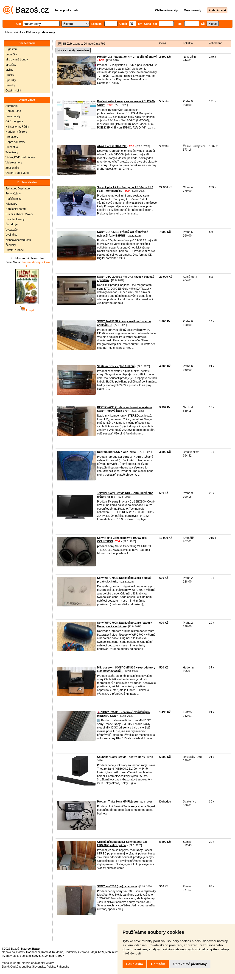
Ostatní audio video (18, 172)
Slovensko (38, 966)
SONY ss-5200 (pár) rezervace (117, 886)
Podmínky (71, 952)
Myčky (9, 69)
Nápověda (8, 952)
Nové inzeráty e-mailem (73, 50)
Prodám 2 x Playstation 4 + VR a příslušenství (127, 56)
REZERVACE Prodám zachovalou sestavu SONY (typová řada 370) (124, 409)
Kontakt (46, 952)
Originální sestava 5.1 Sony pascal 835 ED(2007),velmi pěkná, (122, 843)
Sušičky (10, 85)
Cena (162, 43)
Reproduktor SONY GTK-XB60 (117, 452)
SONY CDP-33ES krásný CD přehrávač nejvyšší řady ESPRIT (122, 233)
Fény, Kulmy (13, 193)
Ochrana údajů (87, 952)
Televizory (12, 152)
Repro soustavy (15, 142)
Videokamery (14, 162)
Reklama (57, 952)
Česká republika (20, 966)
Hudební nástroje (16, 131)
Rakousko (62, 966)
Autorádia (12, 106)
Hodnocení (33, 952)
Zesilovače (12, 167)
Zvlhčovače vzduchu (18, 240)
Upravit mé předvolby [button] (190, 964)
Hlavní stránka (14, 32)
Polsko (51, 966)
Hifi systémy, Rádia (17, 126)
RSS (101, 952)
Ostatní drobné (15, 250)
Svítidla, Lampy (15, 219)
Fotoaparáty (13, 116)
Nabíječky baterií (16, 209)
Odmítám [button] (158, 964)
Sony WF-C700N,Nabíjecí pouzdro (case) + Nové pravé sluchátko (124, 624)
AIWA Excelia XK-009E (112, 146)
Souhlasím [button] (134, 964)
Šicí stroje (12, 224)
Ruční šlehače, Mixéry (19, 214)
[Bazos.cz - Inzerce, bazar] (26, 12)
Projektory (12, 136)
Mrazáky (11, 64)
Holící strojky (13, 198)
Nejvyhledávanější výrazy (38, 963)
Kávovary (11, 204)
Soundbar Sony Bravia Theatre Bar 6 (121, 757)
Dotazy (20, 952)
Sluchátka (12, 147)
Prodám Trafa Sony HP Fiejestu (117, 801)
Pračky (10, 75)
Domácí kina (13, 111)
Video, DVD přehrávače (20, 157)
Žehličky (11, 245)
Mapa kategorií (11, 963)
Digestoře (12, 49)
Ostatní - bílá (13, 90)
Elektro (30, 32)
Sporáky (11, 80)
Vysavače (12, 229)
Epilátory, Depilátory (18, 188)
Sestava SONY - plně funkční (115, 366)
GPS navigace (14, 121)
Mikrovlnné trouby (17, 59)
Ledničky (11, 54)
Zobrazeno (215, 43)
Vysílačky (11, 234)
